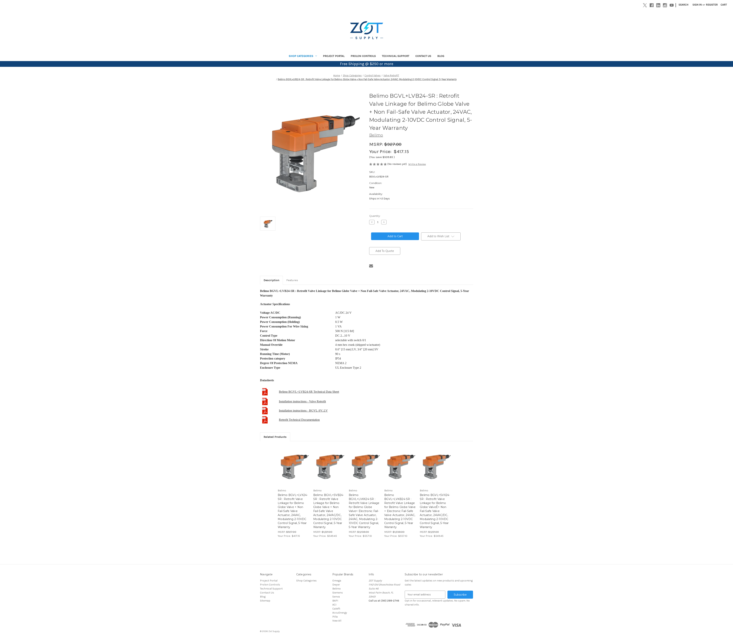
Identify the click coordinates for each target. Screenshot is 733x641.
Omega (336, 580)
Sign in (697, 4)
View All (336, 620)
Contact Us (423, 56)
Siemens (337, 592)
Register (712, 4)
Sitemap (265, 600)
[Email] (371, 265)
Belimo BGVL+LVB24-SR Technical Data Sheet (309, 391)
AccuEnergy (339, 612)
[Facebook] (652, 5)
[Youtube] (672, 5)
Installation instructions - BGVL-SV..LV (303, 410)
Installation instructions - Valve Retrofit (302, 401)
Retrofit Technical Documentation (299, 419)
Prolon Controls (363, 56)
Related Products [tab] (275, 437)
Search (683, 4)
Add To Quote (384, 251)
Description (271, 280)
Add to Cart (293, 469)
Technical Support (395, 56)
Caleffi (336, 608)
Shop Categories (301, 56)
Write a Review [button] (417, 164)
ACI (334, 604)
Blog (440, 56)
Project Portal (334, 56)
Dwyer (336, 584)
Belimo (336, 588)
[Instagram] (665, 5)
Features (292, 280)
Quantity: (374, 215)
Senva (336, 596)
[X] (645, 5)
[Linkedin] (658, 5)
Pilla (335, 616)
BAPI (335, 600)
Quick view (293, 462)
